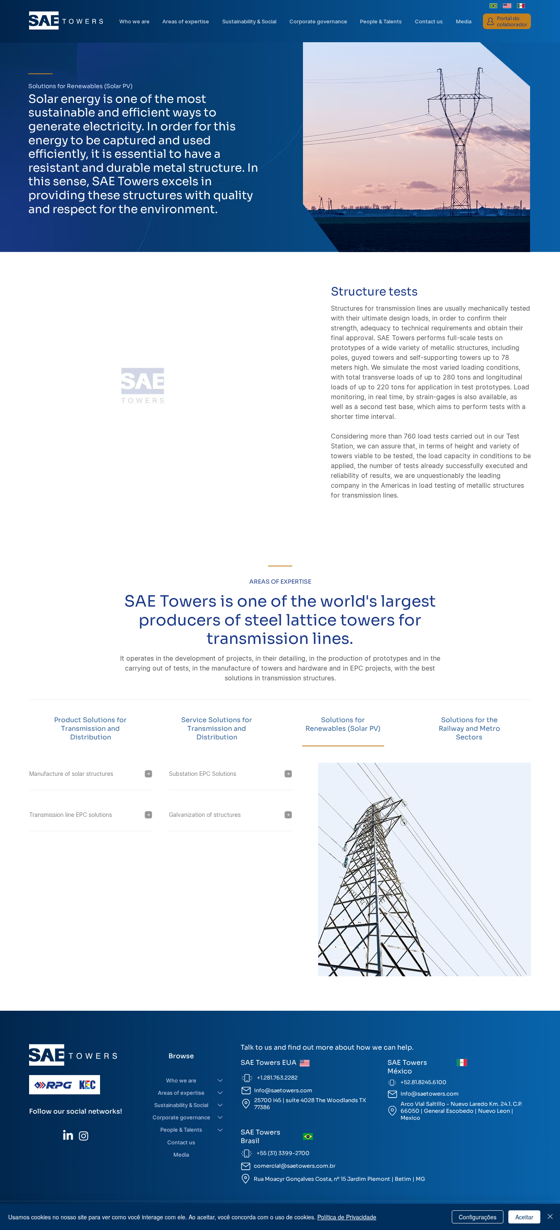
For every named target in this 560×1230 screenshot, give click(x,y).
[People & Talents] (220, 1129)
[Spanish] (521, 5)
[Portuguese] (493, 5)
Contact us (181, 1142)
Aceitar (524, 1217)
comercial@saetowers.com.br (294, 1165)
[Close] (550, 1216)
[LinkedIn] (68, 1136)
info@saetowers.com (283, 1090)
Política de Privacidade (346, 1217)
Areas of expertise (181, 1092)
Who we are (181, 1080)
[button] (318, 21)
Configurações (477, 1217)
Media (181, 1154)
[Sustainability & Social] (220, 1105)
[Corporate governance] (220, 1117)
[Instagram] (83, 1136)
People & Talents (181, 1129)
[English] (507, 5)
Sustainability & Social (181, 1105)
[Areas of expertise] (220, 1093)
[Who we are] (220, 1080)
